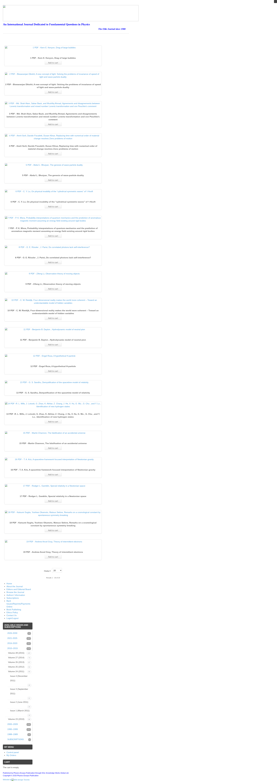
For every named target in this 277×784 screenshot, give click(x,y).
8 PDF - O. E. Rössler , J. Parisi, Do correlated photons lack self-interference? (53, 257)
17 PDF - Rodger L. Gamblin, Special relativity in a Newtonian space (53, 496)
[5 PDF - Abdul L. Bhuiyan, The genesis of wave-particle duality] (53, 164)
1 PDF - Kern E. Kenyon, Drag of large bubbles (53, 58)
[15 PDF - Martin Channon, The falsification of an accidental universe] (53, 432)
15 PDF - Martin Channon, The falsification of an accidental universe (53, 443)
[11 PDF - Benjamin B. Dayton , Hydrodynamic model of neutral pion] (53, 329)
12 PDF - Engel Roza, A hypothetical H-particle (53, 366)
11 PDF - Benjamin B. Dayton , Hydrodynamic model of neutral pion (53, 340)
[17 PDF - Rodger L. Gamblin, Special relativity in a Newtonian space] (53, 485)
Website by (7, 780)
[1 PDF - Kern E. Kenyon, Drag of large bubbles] (53, 47)
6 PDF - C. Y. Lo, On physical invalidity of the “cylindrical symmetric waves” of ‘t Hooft (53, 202)
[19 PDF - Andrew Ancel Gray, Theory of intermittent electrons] (53, 541)
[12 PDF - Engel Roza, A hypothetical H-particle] (53, 355)
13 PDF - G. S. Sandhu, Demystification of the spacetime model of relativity (53, 393)
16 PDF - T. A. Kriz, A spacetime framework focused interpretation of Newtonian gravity (53, 470)
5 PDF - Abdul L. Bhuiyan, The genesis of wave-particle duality (53, 175)
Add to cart (53, 63)
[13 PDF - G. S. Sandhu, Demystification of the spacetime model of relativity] (53, 382)
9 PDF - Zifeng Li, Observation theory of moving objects (53, 284)
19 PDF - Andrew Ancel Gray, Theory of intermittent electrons (53, 552)
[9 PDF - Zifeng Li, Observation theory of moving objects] (53, 273)
